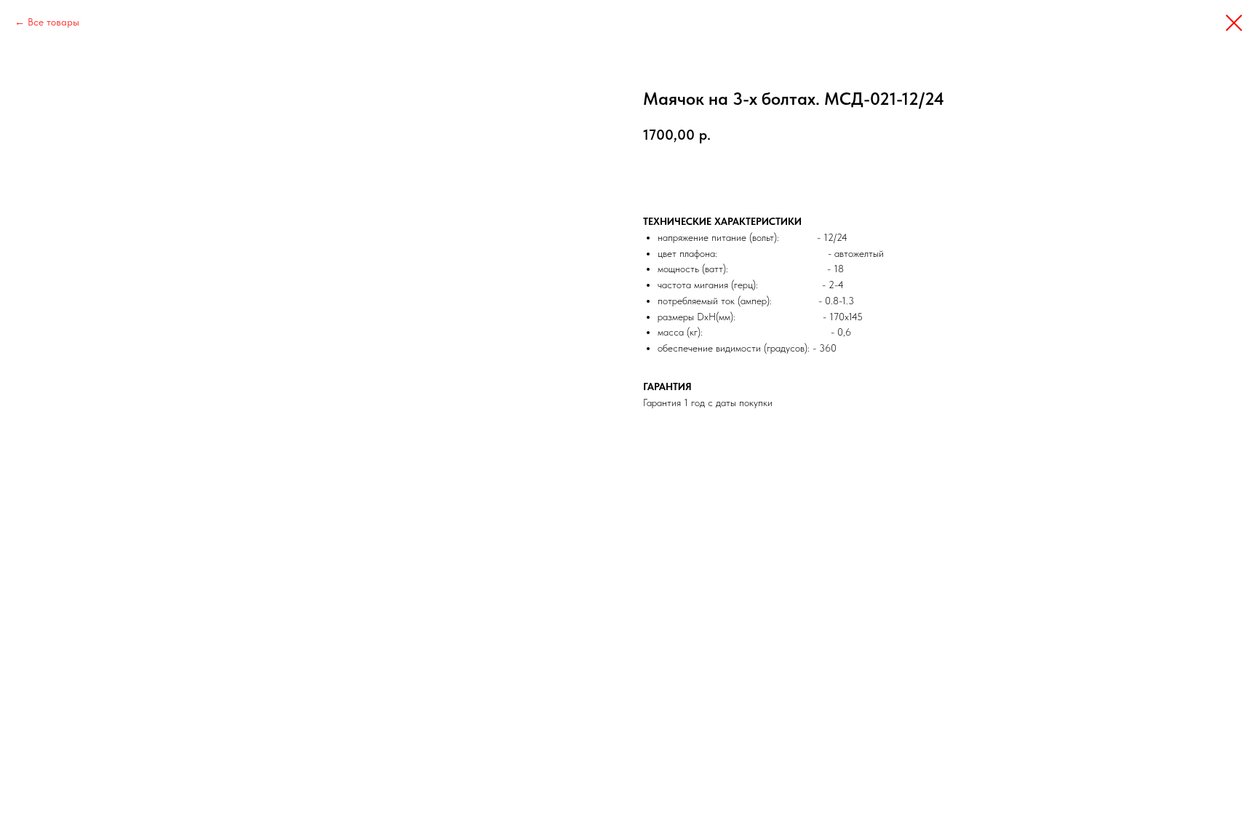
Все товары (53, 22)
